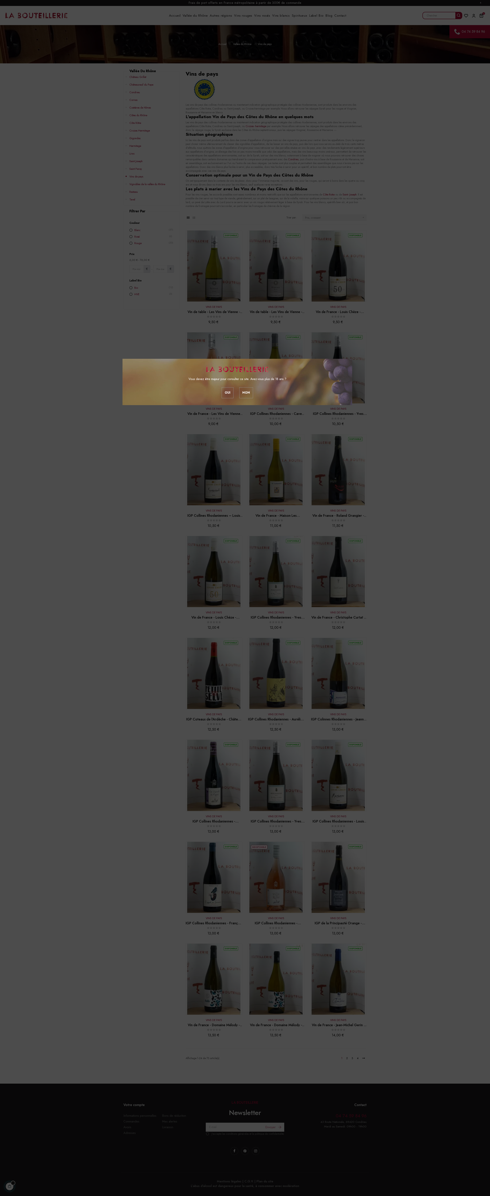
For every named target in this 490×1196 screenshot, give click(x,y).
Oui (227, 392)
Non (246, 392)
